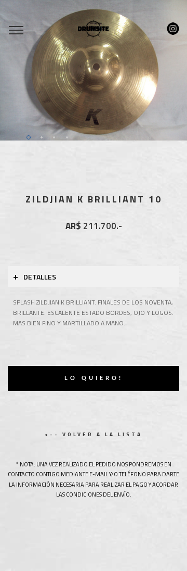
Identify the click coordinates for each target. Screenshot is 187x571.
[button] (14, 70)
